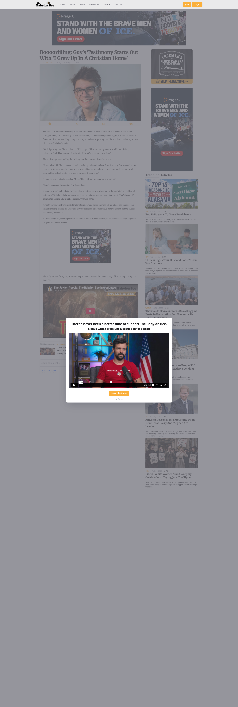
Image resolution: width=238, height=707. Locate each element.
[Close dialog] (168, 321)
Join (187, 4)
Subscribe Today (119, 393)
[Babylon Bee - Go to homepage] (45, 4)
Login (197, 4)
